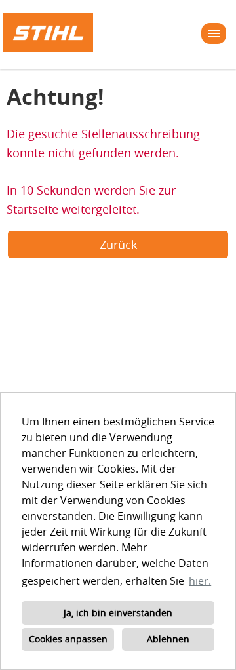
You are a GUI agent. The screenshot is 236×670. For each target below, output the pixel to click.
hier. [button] (200, 581)
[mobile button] (213, 33)
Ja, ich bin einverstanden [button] (118, 612)
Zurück (118, 244)
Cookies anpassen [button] (68, 639)
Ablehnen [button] (168, 639)
